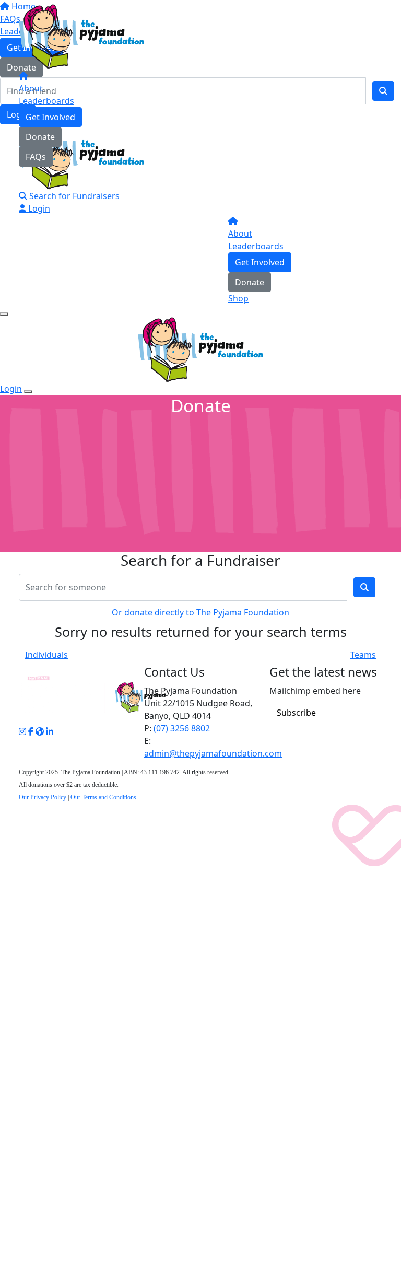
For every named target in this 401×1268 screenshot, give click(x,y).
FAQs (36, 156)
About (31, 88)
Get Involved (50, 117)
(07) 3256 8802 (180, 728)
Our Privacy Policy (42, 797)
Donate (40, 137)
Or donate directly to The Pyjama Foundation (200, 612)
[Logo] (81, 36)
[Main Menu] (4, 314)
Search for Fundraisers (73, 196)
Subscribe (296, 712)
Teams (363, 654)
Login (38, 208)
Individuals (46, 654)
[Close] (28, 391)
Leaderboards (46, 101)
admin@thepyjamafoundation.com (213, 753)
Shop (238, 298)
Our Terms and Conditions (103, 797)
